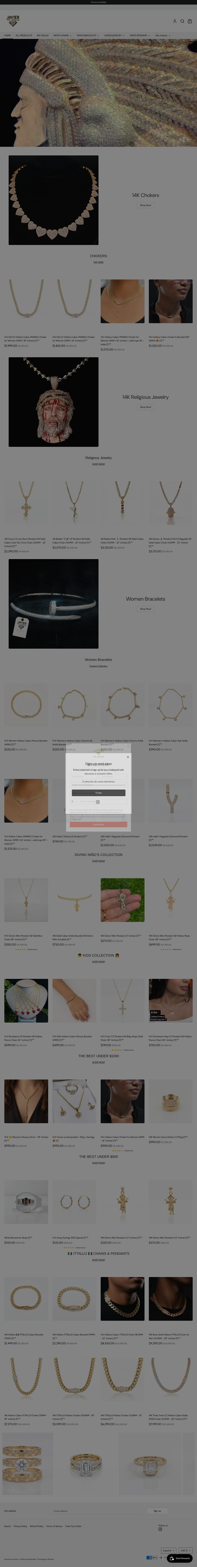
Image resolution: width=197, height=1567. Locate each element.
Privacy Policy (76, 815)
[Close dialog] (128, 742)
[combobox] (74, 797)
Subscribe (98, 820)
